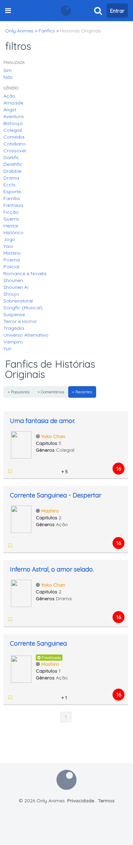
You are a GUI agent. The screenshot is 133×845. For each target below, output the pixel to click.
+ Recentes (82, 391)
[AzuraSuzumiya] (28, 471)
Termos (106, 801)
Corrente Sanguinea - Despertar (55, 495)
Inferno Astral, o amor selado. (52, 569)
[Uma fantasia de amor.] (21, 444)
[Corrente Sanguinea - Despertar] (21, 519)
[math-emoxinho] (37, 471)
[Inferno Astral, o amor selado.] (21, 593)
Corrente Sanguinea (38, 643)
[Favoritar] (10, 471)
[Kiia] (28, 619)
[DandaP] (28, 697)
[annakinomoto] (55, 471)
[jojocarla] (55, 697)
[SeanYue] (46, 471)
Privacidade (80, 801)
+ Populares (18, 391)
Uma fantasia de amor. (42, 421)
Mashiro (50, 511)
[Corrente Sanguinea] (21, 668)
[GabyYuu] (37, 697)
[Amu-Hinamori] (20, 471)
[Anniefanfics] (46, 697)
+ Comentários (51, 391)
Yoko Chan (53, 436)
